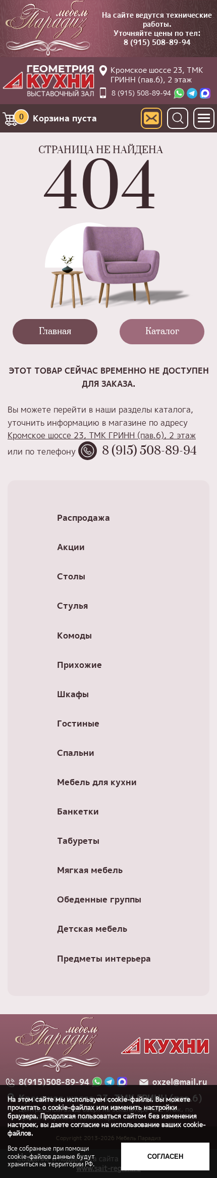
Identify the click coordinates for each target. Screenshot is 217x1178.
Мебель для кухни (97, 782)
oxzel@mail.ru (179, 1082)
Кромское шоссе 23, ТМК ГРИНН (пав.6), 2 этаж (157, 75)
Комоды (74, 635)
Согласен (165, 1156)
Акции (71, 547)
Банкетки (78, 811)
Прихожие (79, 664)
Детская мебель (92, 928)
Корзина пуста (58, 118)
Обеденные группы (99, 899)
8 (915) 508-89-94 (157, 42)
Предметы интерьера (104, 958)
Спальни (75, 752)
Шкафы (73, 694)
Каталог (162, 331)
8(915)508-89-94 (54, 1082)
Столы (71, 576)
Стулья (72, 605)
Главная (55, 331)
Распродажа (83, 517)
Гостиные (78, 723)
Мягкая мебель (90, 870)
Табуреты (78, 840)
